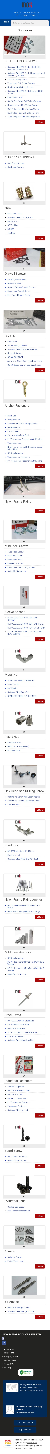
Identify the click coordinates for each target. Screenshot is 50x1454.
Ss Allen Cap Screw (15, 1207)
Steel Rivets (13, 1015)
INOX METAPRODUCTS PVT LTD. (27, 13)
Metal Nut (11, 674)
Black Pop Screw (14, 556)
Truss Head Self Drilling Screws (21, 83)
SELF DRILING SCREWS (21, 61)
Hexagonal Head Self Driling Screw (22, 105)
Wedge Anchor (13, 419)
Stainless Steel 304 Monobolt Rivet (22, 349)
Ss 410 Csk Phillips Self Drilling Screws (24, 101)
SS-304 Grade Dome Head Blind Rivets (24, 365)
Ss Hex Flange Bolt (15, 1087)
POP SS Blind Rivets (15, 1036)
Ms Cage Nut (13, 221)
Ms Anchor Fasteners (16, 1098)
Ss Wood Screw (14, 1257)
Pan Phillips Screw (15, 563)
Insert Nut (12, 736)
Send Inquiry (27, 1422)
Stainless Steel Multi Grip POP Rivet (22, 859)
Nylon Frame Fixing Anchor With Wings (23, 911)
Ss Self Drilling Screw (16, 571)
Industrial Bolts (15, 1201)
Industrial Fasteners (18, 1081)
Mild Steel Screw (16, 546)
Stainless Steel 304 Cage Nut (20, 217)
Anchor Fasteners (17, 405)
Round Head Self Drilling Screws (21, 567)
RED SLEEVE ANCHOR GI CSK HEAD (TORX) (25, 624)
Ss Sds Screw (13, 805)
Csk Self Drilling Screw (17, 79)
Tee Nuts (11, 233)
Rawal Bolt (11, 416)
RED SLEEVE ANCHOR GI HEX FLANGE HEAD (26, 628)
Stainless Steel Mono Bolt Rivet (20, 1040)
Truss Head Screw (15, 552)
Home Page (9, 1353)
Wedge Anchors (14, 443)
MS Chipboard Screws (17, 1156)
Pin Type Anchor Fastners (18, 1102)
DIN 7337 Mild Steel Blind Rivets (20, 851)
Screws (10, 1251)
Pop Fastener (13, 431)
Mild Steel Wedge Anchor (18, 1307)
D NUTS (10, 229)
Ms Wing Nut (12, 688)
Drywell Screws (14, 283)
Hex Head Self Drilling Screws (20, 87)
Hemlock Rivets (14, 353)
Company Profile (11, 1356)
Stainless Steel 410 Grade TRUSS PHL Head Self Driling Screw (24, 68)
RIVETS (10, 336)
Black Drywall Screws (16, 279)
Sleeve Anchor (15, 612)
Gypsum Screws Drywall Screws (21, 287)
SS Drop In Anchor (15, 453)
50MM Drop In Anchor (16, 974)
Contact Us (9, 1364)
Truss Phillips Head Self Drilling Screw (23, 117)
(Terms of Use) (32, 1443)
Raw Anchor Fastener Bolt (18, 1211)
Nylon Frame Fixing (18, 501)
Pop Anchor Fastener (16, 1106)
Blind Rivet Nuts (14, 742)
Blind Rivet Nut (13, 855)
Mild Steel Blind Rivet (16, 1028)
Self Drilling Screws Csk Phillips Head (23, 801)
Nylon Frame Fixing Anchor (23, 899)
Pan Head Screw (14, 97)
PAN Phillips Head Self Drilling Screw (23, 113)
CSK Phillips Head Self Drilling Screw (23, 109)
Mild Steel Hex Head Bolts (18, 1090)
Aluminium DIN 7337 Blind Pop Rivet (22, 1032)
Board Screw (13, 1151)
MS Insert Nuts (13, 750)
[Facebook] (4, 1343)
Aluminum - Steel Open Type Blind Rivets (24, 361)
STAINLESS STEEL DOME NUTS (20, 680)
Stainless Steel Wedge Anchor (20, 1311)
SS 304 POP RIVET (15, 357)
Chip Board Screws (15, 163)
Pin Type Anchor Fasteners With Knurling (24, 439)
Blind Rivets (12, 341)
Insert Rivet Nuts (14, 213)
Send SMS (27, 1429)
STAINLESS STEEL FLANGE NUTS (21, 696)
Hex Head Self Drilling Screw (24, 791)
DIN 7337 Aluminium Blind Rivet (20, 1021)
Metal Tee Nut (13, 684)
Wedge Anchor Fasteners (18, 457)
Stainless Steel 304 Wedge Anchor (22, 423)
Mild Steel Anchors (18, 952)
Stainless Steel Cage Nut (18, 692)
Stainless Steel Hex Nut (17, 1110)
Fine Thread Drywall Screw (18, 295)
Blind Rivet (12, 845)
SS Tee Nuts (12, 225)
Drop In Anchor (13, 427)
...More (40, 122)
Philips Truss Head (15, 1261)
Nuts (8, 208)
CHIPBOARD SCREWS (19, 157)
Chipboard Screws (15, 167)
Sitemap (7, 1367)
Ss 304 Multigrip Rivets (17, 345)
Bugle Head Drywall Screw (18, 291)
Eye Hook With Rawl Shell (18, 435)
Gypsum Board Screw (16, 1160)
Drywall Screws (15, 273)
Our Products (10, 1360)
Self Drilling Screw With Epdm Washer (23, 797)
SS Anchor (12, 1302)
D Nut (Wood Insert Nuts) (18, 746)
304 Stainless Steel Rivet (18, 1024)
